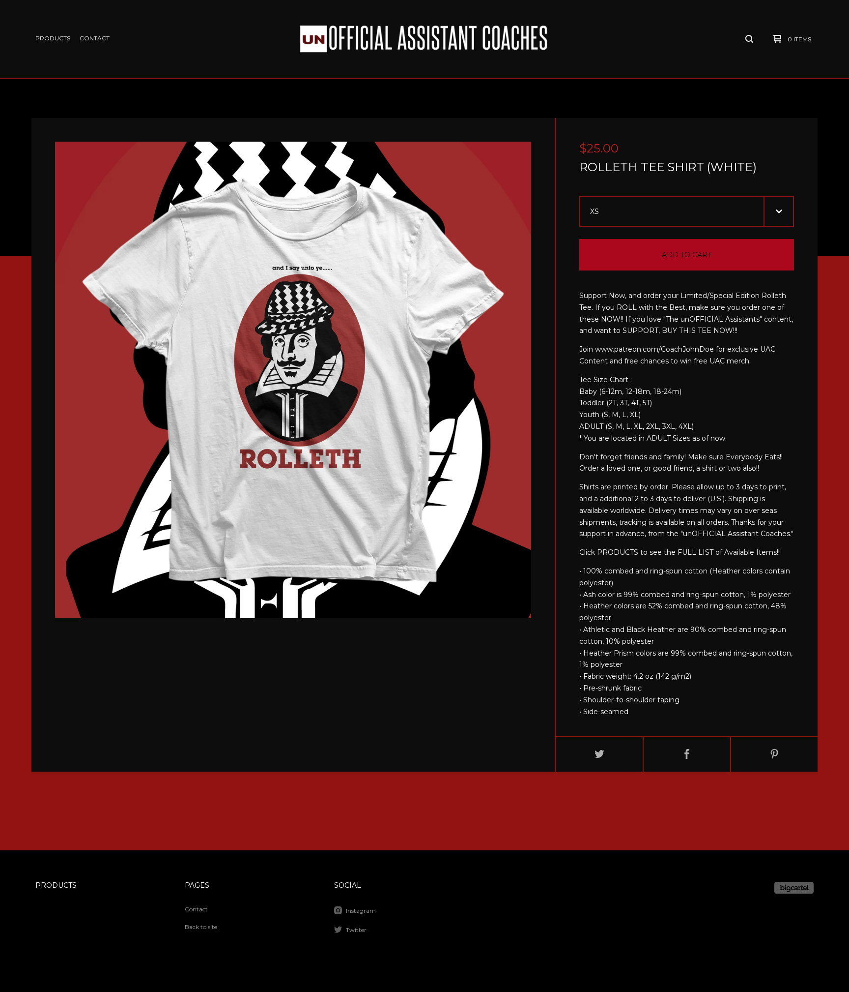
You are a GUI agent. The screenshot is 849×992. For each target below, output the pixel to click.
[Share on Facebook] (687, 754)
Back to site (201, 927)
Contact (95, 38)
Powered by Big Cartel (794, 888)
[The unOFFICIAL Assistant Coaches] (423, 39)
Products (52, 38)
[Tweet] (599, 754)
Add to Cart (686, 254)
